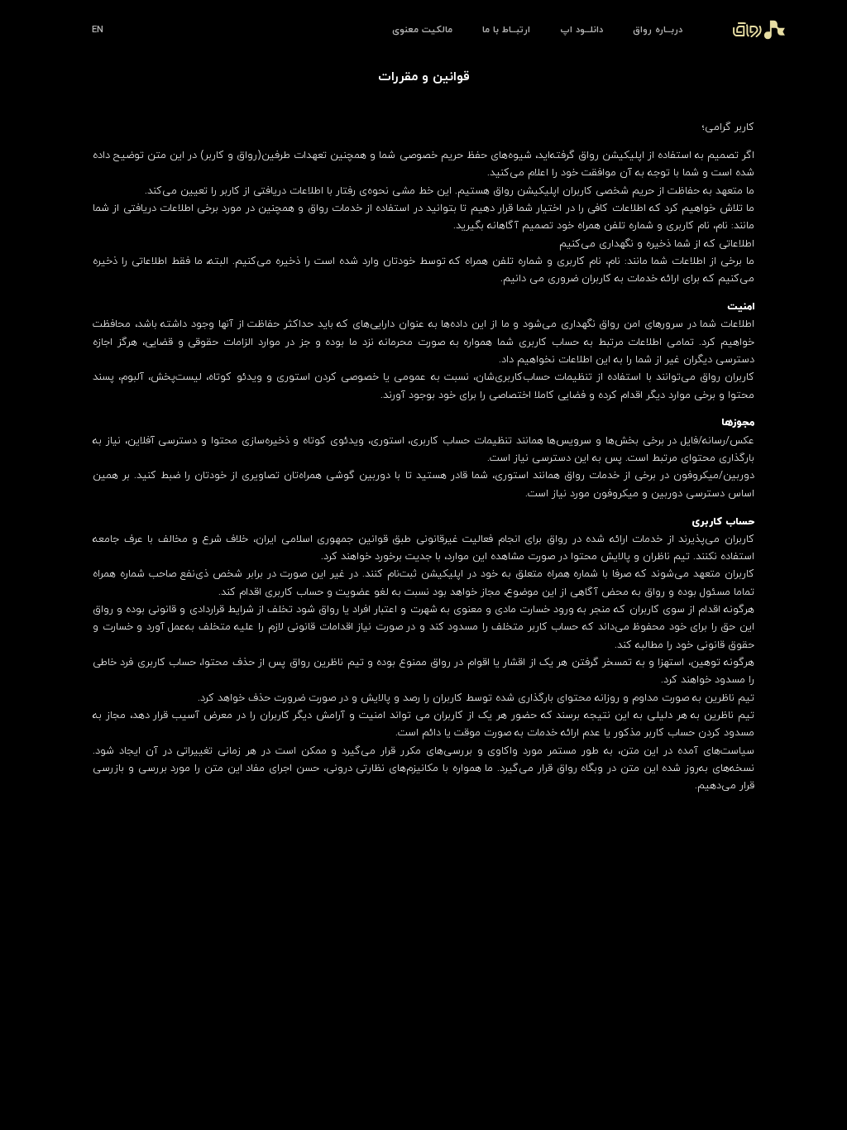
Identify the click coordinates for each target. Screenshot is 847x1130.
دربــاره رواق (657, 29)
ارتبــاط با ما (506, 29)
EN (97, 29)
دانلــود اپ (581, 29)
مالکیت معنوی (422, 29)
